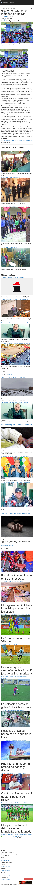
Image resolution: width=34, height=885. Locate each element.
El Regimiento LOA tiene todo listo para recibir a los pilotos (15, 614)
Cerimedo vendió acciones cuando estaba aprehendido (15, 323)
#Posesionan (4, 140)
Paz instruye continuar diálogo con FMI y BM (12, 277)
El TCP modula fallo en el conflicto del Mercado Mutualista (15, 343)
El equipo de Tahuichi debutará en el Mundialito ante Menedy (16, 834)
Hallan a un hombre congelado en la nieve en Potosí (14, 377)
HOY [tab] (3, 374)
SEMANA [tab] (9, 374)
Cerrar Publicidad (28, 879)
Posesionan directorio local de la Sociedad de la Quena (15, 206)
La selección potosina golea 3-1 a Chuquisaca (12, 710)
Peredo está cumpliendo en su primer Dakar (12, 581)
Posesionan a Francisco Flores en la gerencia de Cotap (15, 150)
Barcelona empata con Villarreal (9, 644)
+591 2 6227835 (5, 860)
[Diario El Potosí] (7, 3)
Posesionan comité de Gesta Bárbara (10, 177)
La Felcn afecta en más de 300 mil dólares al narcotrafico (15, 482)
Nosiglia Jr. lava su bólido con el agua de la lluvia (13, 740)
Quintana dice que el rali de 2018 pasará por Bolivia (14, 803)
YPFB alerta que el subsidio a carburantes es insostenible (15, 456)
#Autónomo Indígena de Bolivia (24, 140)
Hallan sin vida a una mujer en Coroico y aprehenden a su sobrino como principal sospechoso (15, 514)
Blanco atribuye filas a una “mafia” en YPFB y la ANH (14, 299)
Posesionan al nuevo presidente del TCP (11, 247)
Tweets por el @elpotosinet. (8, 545)
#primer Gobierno (12, 140)
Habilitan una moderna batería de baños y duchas (13, 773)
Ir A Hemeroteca (17, 38)
